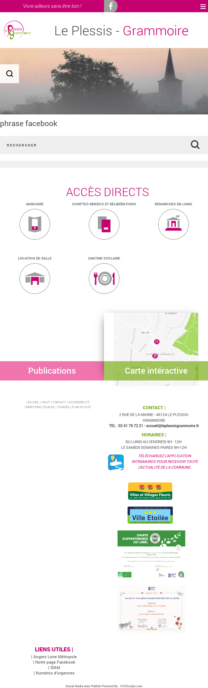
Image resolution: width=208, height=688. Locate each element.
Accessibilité (79, 402)
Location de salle (35, 257)
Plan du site (81, 407)
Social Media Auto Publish (83, 686)
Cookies (63, 407)
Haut (46, 402)
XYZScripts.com (131, 686)
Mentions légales (40, 407)
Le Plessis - (121, 30)
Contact (59, 402)
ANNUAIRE (35, 203)
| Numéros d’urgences (54, 673)
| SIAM (54, 667)
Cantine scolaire (104, 257)
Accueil (33, 402)
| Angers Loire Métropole (54, 656)
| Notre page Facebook (54, 662)
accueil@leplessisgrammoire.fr (172, 425)
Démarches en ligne (173, 203)
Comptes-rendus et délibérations (104, 203)
